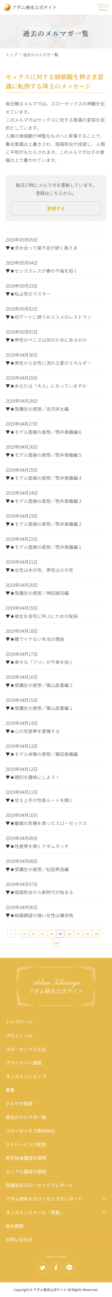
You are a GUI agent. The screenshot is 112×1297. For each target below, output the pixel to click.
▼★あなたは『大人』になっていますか (46, 385)
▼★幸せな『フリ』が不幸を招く (39, 662)
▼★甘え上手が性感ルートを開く (39, 800)
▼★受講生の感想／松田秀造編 (37, 869)
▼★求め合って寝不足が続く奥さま (42, 247)
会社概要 (15, 1226)
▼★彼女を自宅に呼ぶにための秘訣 (42, 616)
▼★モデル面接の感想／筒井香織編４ (44, 478)
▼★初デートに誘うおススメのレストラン (48, 316)
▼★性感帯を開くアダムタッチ (37, 846)
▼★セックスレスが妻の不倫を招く (42, 270)
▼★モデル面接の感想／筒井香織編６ (44, 432)
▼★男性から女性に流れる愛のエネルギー (48, 362)
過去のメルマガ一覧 (26, 1117)
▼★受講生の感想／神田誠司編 (37, 593)
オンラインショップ (26, 1076)
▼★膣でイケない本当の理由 (35, 639)
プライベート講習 (24, 1062)
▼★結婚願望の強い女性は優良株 (39, 915)
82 (33, 934)
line (69, 1267)
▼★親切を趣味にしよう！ (33, 777)
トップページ (19, 1021)
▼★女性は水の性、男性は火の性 (39, 570)
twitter (42, 1267)
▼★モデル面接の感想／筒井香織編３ (44, 501)
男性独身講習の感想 (26, 1157)
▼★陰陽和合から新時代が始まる (39, 892)
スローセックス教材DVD (30, 1130)
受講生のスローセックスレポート (39, 1185)
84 (51, 934)
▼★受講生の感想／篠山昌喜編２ (39, 685)
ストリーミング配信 (26, 1144)
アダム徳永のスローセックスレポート (44, 1198)
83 (42, 934)
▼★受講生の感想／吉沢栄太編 (37, 408)
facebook (56, 1267)
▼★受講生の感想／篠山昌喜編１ (39, 708)
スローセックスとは (26, 1049)
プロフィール (19, 1035)
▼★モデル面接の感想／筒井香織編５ (44, 454)
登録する (56, 208)
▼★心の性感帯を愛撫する (33, 731)
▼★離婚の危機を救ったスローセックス (46, 823)
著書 (10, 1089)
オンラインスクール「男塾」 (35, 1212)
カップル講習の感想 (26, 1171)
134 (56, 943)
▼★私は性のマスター (28, 293)
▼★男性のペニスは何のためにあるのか (46, 339)
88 (87, 934)
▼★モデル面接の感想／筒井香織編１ (44, 547)
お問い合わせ (19, 1239)
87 (78, 934)
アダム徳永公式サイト (34, 7)
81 (24, 934)
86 (69, 934)
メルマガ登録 (19, 1103)
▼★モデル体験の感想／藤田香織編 (42, 754)
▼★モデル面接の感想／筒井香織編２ (44, 524)
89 (96, 934)
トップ (11, 54)
